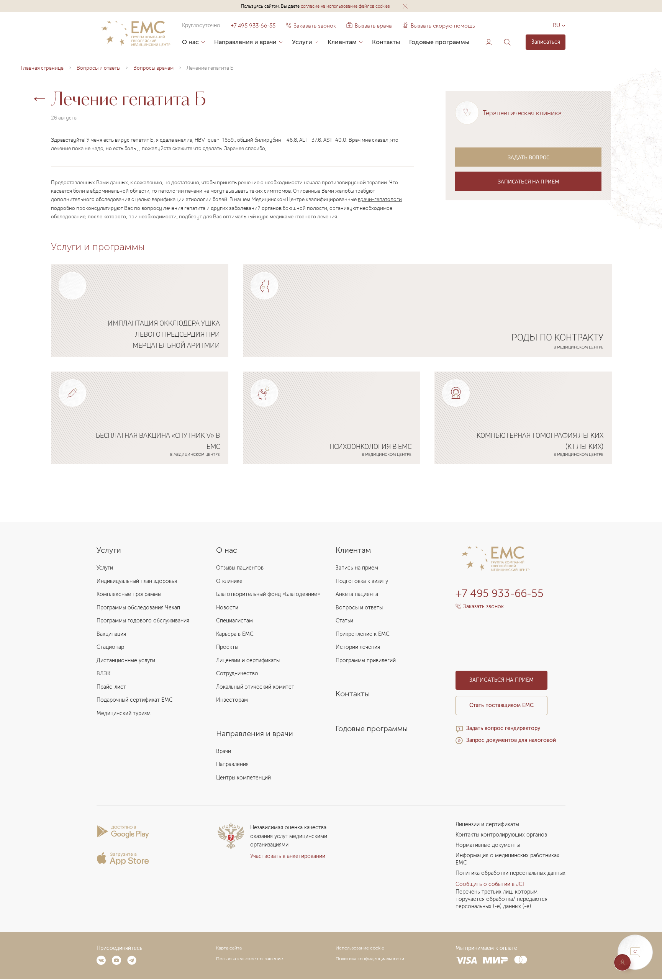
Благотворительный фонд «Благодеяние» (268, 594)
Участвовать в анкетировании (287, 856)
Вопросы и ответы (359, 607)
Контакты (386, 42)
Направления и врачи (245, 42)
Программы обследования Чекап (138, 607)
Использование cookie (360, 948)
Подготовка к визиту (362, 581)
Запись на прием (357, 568)
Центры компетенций (243, 777)
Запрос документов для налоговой (511, 740)
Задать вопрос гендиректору (503, 728)
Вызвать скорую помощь (443, 26)
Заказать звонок (314, 26)
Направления (232, 764)
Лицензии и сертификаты (248, 660)
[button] (405, 6)
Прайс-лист (111, 687)
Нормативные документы (488, 845)
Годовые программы (439, 42)
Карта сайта (229, 948)
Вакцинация (111, 634)
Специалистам (234, 620)
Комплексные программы (129, 594)
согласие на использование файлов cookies (345, 6)
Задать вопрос (528, 157)
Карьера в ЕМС (235, 634)
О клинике (229, 581)
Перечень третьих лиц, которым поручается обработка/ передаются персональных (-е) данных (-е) (501, 899)
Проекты (227, 647)
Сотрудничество (237, 673)
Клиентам (342, 42)
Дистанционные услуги (126, 660)
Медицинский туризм (124, 713)
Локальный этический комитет (255, 687)
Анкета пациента (357, 594)
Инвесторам (232, 700)
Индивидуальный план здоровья (137, 581)
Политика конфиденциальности (370, 958)
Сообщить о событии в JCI (490, 884)
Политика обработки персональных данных (510, 873)
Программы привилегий (366, 660)
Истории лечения (358, 647)
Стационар (110, 647)
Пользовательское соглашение (249, 958)
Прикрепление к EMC (363, 634)
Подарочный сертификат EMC (135, 700)
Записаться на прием (528, 181)
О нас (190, 42)
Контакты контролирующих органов (501, 835)
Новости (227, 607)
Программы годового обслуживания (143, 620)
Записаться (545, 42)
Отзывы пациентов (240, 568)
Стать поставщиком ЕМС (501, 705)
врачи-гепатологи (380, 199)
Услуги (302, 42)
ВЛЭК (103, 673)
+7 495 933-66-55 (253, 26)
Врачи (223, 751)
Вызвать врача (369, 26)
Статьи (344, 620)
